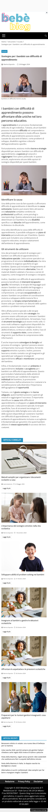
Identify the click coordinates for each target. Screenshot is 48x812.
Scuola (4, 51)
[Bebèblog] (15, 21)
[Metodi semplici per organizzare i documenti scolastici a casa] (24, 459)
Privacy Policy (24, 781)
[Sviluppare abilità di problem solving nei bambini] (24, 556)
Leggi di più (6, 488)
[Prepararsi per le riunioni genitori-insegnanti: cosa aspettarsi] (24, 697)
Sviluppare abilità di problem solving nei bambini (22, 574)
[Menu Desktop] (3, 35)
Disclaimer (38, 781)
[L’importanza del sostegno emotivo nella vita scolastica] (24, 508)
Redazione (9, 781)
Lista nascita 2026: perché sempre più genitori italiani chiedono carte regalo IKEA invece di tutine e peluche (22, 751)
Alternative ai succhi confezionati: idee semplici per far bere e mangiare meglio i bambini (22, 771)
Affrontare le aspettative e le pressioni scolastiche (23, 669)
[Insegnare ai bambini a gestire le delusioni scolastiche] (24, 602)
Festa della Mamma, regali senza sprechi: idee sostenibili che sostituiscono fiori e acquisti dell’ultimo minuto (23, 758)
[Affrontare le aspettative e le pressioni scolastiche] (24, 651)
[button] (46, 35)
